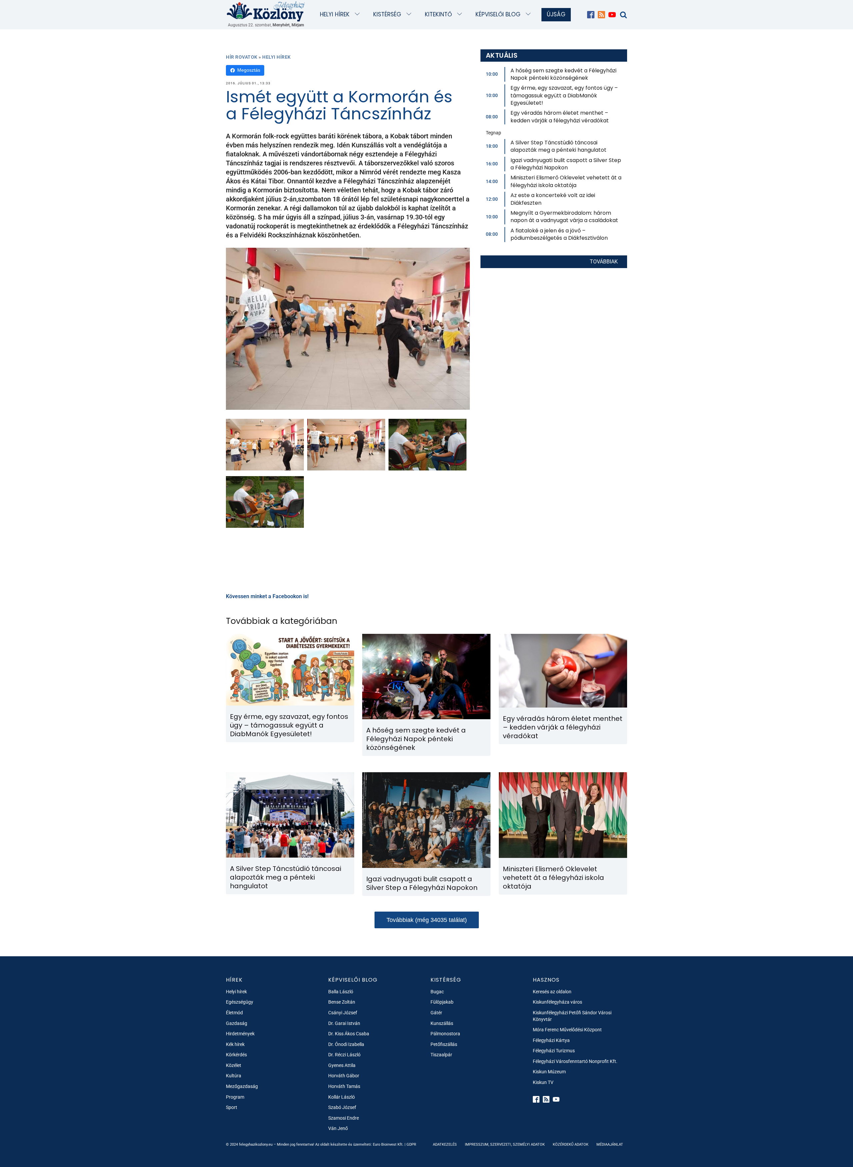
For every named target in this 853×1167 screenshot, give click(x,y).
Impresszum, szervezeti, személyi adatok (505, 1144)
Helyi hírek (335, 14)
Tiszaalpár (441, 1054)
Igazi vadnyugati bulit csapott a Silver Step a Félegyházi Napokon (565, 163)
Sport (231, 1107)
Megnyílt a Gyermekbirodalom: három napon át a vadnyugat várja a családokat (564, 216)
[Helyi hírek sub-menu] (359, 14)
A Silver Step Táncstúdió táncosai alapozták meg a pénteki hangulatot (558, 146)
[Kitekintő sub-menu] (461, 14)
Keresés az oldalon (552, 991)
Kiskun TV (543, 1082)
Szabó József (342, 1107)
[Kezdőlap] (266, 11)
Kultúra (233, 1075)
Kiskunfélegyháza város (557, 1002)
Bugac (437, 991)
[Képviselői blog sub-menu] (529, 14)
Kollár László (341, 1097)
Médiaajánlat (609, 1144)
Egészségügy (239, 1002)
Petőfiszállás (443, 1044)
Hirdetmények (240, 1033)
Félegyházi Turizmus (554, 1050)
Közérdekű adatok (570, 1144)
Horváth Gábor (343, 1075)
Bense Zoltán (341, 1002)
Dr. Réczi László (344, 1054)
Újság (556, 14)
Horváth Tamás (344, 1086)
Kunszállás (441, 1023)
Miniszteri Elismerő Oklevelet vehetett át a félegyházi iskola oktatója (565, 181)
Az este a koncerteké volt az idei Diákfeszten (552, 198)
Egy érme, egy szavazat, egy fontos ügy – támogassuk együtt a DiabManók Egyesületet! (564, 95)
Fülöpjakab (441, 1002)
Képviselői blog (497, 14)
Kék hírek (235, 1044)
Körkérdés (236, 1054)
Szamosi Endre (343, 1118)
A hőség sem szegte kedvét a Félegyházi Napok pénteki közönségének (563, 74)
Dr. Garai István (344, 1023)
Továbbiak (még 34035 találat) (427, 920)
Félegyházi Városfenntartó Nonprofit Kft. (575, 1061)
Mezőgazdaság (242, 1086)
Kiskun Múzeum (549, 1071)
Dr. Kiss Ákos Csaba (348, 1033)
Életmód (234, 1012)
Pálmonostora (445, 1033)
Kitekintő (438, 14)
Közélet (233, 1065)
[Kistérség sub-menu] (410, 14)
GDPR (411, 1144)
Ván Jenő (338, 1128)
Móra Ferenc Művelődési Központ (567, 1029)
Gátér (436, 1012)
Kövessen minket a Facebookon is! (267, 596)
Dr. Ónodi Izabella (346, 1044)
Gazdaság (236, 1023)
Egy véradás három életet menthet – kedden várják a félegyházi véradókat (559, 116)
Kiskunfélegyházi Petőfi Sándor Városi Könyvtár (572, 1016)
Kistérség (387, 14)
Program (235, 1097)
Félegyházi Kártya (551, 1040)
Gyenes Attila (342, 1065)
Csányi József (342, 1012)
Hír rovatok (242, 57)
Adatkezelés (445, 1144)
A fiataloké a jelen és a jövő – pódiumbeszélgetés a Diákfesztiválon (559, 234)
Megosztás (248, 70)
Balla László (340, 991)
